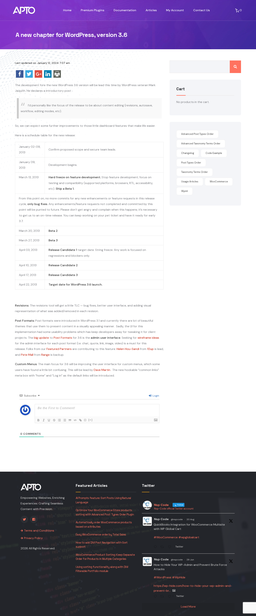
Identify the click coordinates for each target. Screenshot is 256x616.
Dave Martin (102, 370)
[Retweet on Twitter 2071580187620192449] (163, 597)
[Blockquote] (70, 420)
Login (155, 395)
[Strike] (54, 420)
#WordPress (162, 577)
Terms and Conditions (39, 530)
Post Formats (63, 338)
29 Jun (190, 559)
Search (235, 66)
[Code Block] (75, 420)
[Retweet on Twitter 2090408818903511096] (163, 547)
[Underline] (49, 420)
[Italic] (43, 420)
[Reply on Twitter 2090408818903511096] (156, 547)
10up (150, 349)
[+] (90, 419)
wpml (184, 191)
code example (214, 153)
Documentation (125, 10)
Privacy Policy (33, 538)
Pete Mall (27, 355)
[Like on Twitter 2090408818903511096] (170, 547)
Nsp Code (161, 519)
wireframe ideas (148, 338)
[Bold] (38, 420)
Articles (151, 10)
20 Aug (190, 519)
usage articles (189, 181)
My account (175, 10)
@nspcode (177, 519)
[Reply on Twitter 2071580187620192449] (156, 597)
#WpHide (178, 577)
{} (85, 419)
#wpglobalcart (188, 537)
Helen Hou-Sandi (128, 349)
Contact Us (201, 10)
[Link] (80, 420)
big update (41, 338)
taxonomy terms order (194, 172)
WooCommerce (219, 181)
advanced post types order (197, 134)
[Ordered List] (59, 420)
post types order (191, 162)
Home (67, 10)
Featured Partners (59, 349)
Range (45, 355)
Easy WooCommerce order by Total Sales (101, 534)
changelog (187, 153)
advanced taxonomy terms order (200, 143)
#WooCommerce (166, 537)
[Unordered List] (64, 420)
